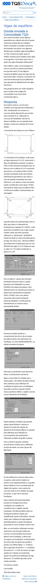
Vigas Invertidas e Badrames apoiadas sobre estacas (29, 579)
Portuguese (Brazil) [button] (26, 8)
